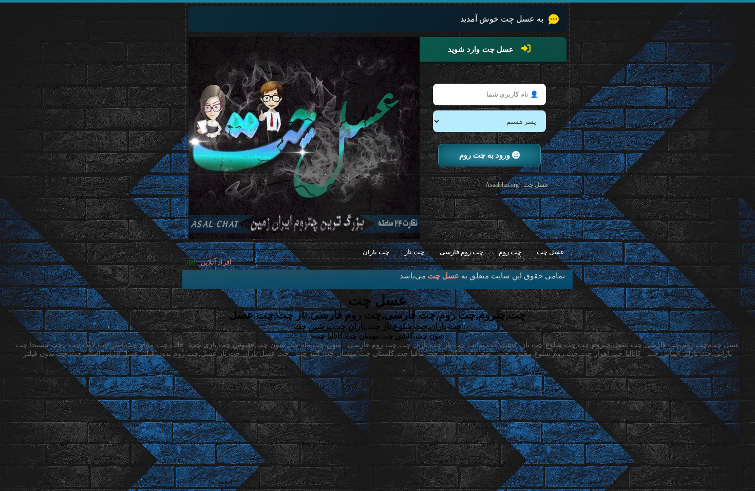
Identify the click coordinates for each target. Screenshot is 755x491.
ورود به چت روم (485, 155)
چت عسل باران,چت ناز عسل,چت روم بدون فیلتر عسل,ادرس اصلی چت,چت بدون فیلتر (156, 353)
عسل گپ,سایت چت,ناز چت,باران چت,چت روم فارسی (432, 345)
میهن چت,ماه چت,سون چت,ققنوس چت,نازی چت (266, 345)
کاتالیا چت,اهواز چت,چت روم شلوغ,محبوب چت (569, 353)
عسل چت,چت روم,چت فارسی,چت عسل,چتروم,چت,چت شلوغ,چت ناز (631, 345)
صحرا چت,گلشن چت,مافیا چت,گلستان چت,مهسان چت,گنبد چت (393, 353)
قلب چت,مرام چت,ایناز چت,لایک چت (126, 345)
